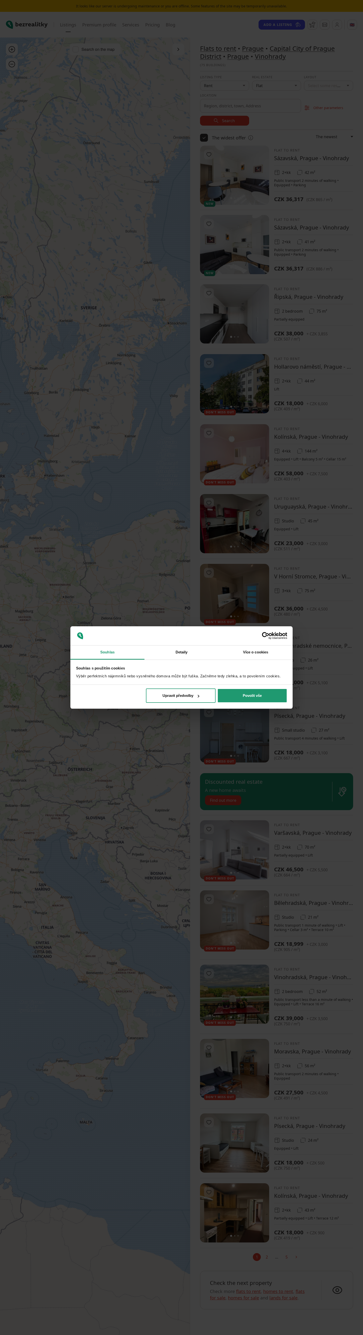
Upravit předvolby (177, 695)
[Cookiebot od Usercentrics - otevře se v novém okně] (265, 636)
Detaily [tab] (182, 652)
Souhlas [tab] (107, 652)
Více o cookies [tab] (255, 652)
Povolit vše (252, 695)
